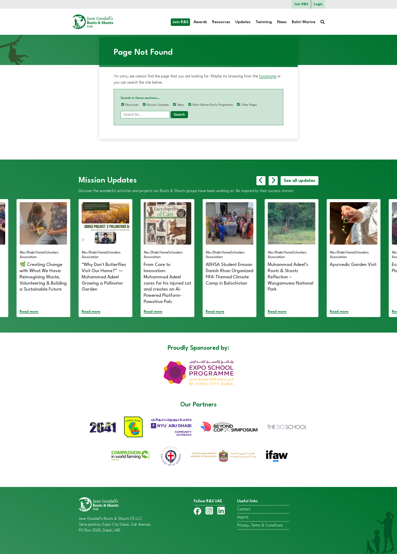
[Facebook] (197, 512)
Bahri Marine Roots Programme (213, 105)
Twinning (264, 22)
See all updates (299, 180)
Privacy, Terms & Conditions (260, 525)
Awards (200, 22)
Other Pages (249, 105)
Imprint (243, 517)
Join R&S (301, 4)
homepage (267, 76)
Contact (243, 509)
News (282, 22)
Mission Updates (158, 105)
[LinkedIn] (221, 511)
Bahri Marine (303, 22)
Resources (221, 22)
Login (318, 4)
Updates (242, 22)
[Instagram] (209, 511)
